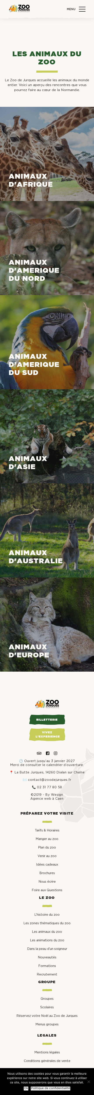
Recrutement (47, 974)
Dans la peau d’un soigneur (47, 949)
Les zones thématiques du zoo (47, 923)
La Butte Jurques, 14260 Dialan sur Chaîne (49, 772)
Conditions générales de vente (47, 1061)
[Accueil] (19, 9)
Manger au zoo (47, 839)
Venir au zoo (47, 856)
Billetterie (47, 720)
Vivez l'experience (48, 734)
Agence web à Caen (47, 798)
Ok (26, 1088)
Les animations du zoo (47, 940)
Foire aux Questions (47, 890)
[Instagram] (55, 753)
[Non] (88, 1081)
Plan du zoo (47, 847)
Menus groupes (47, 1024)
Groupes (47, 998)
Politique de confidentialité (50, 1088)
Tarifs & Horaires (47, 830)
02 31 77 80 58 (49, 787)
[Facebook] (47, 753)
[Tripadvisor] (39, 753)
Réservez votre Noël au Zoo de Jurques (47, 1016)
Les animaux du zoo (47, 931)
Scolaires (47, 1007)
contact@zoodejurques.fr (49, 780)
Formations (47, 966)
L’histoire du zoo (47, 914)
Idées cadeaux (47, 864)
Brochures (47, 873)
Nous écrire (47, 881)
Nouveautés (47, 957)
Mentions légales (47, 1052)
